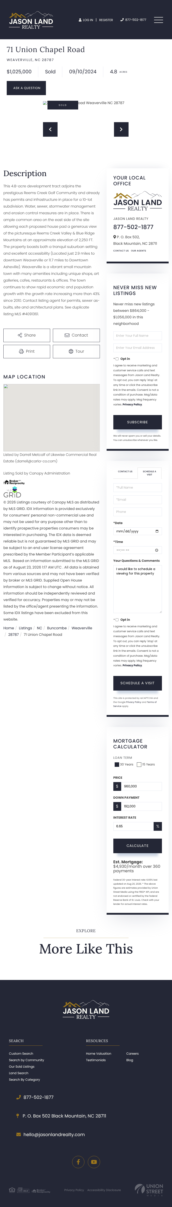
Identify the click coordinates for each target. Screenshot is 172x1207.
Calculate (138, 845)
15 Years (148, 764)
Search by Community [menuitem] (26, 1060)
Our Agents (138, 250)
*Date (118, 523)
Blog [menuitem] (129, 1060)
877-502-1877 (135, 19)
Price (117, 777)
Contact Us (121, 250)
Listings (25, 628)
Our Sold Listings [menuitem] (21, 1066)
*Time (118, 542)
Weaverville (82, 628)
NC (39, 628)
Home (8, 628)
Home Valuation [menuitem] (98, 1053)
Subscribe (137, 422)
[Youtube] (94, 1162)
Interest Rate (124, 817)
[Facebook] (78, 1162)
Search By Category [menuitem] (24, 1079)
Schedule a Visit (149, 473)
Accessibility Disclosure (104, 1190)
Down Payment (126, 797)
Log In (87, 20)
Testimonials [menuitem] (96, 1060)
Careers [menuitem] (132, 1053)
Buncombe (57, 628)
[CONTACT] (26, 88)
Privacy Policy (132, 405)
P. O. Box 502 (64, 1116)
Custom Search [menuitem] (21, 1053)
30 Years (126, 764)
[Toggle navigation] (158, 20)
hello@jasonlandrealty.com (54, 1134)
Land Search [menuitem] (18, 1073)
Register (106, 20)
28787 (13, 634)
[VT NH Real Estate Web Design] (149, 1190)
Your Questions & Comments (136, 560)
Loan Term (122, 757)
